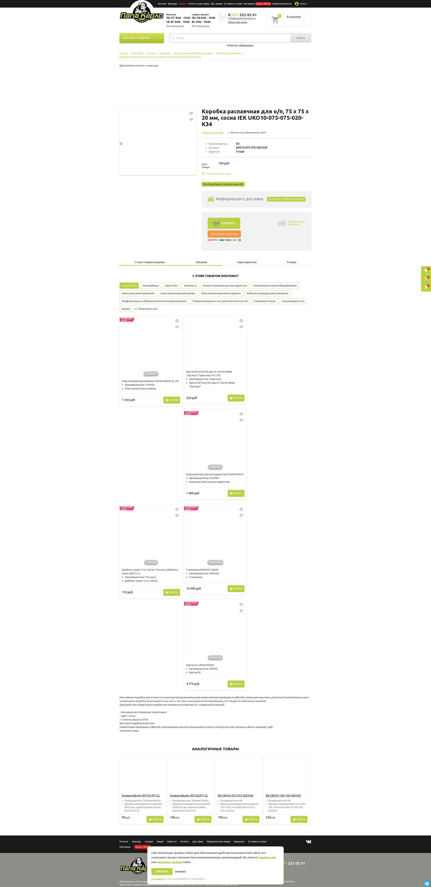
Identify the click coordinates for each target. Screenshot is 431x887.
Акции (160, 841)
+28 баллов (215, 467)
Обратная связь (237, 22)
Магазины (125, 847)
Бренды (172, 3)
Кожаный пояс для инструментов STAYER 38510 (214, 474)
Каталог (162, 3)
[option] (143, 790)
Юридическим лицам (218, 841)
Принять (162, 871)
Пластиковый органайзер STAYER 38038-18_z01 (150, 381)
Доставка (197, 841)
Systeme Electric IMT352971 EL (189, 795)
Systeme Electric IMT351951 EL (141, 795)
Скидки (149, 841)
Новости (172, 841)
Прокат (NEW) (263, 3)
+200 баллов (215, 562)
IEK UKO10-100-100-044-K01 (283, 795)
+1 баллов (151, 562)
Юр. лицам (216, 3)
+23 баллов (151, 374)
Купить (174, 400)
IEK (238, 143)
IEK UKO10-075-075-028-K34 (235, 795)
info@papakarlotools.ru (242, 18)
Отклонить (180, 871)
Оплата (184, 841)
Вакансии (239, 841)
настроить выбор (169, 862)
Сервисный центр (282, 3)
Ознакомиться (158, 879)
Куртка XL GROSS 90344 (200, 665)
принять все (267, 857)
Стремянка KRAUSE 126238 (202, 569)
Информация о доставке (297, 223)
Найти (300, 38)
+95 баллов (215, 657)
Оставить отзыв (233, 3)
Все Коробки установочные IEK (223, 184)
